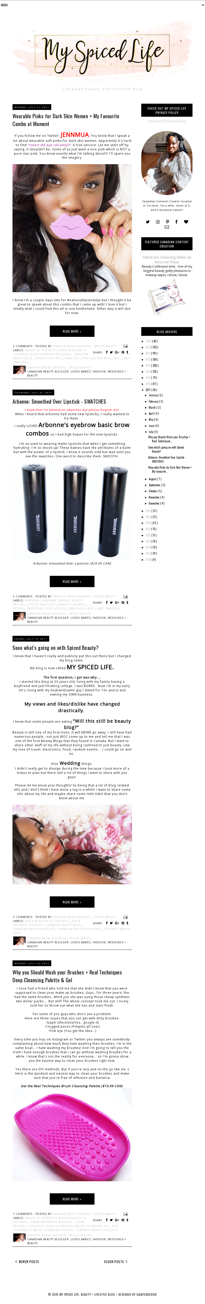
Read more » (72, 331)
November (154, 497)
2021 (148, 529)
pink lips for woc (97, 358)
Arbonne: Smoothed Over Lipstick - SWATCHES (59, 401)
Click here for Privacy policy (167, 121)
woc (118, 358)
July (151, 432)
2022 (149, 535)
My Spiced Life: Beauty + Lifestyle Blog (88, 1294)
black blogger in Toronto (47, 921)
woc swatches (108, 608)
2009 (149, 341)
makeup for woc (49, 358)
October (153, 491)
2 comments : (24, 346)
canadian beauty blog (64, 925)
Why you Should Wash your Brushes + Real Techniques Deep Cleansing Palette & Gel (67, 976)
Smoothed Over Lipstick (47, 608)
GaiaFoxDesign (146, 1294)
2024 (149, 547)
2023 (149, 541)
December (154, 503)
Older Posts (114, 1261)
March (152, 407)
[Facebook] (176, 222)
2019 (149, 517)
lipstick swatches (41, 604)
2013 (148, 365)
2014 (148, 371)
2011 (148, 353)
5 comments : (24, 596)
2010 (149, 347)
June (152, 426)
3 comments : (24, 917)
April (151, 413)
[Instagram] (158, 222)
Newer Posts (28, 1261)
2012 (148, 359)
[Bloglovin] (186, 222)
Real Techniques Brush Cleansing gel (78, 1226)
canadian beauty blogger (34, 929)
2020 (149, 523)
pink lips (72, 358)
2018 (149, 511)
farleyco (37, 1226)
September (155, 485)
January (153, 395)
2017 (149, 390)
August (153, 479)
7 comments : (24, 1214)
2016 (149, 384)
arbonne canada (56, 600)
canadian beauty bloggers (80, 929)
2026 (149, 559)
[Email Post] (125, 346)
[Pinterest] (167, 222)
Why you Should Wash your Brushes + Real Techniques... (169, 439)
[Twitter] (148, 222)
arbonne (32, 600)
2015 (148, 378)
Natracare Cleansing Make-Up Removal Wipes (167, 260)
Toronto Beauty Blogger (96, 1230)
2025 (149, 553)
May (151, 419)
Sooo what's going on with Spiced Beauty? (55, 647)
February (154, 401)
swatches (77, 608)
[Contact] (167, 227)
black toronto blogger (51, 354)
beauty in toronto (40, 350)
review (19, 608)
